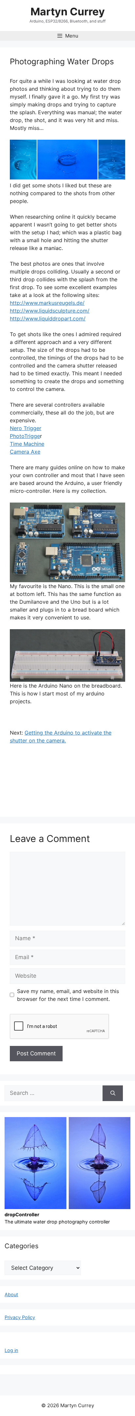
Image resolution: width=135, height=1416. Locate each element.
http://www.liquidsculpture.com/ (49, 310)
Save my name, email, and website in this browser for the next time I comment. (68, 995)
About (11, 1294)
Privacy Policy (20, 1317)
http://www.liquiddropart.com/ (48, 318)
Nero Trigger (25, 428)
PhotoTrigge (25, 436)
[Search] (113, 1093)
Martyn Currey (67, 11)
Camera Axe (25, 451)
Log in (11, 1350)
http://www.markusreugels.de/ (47, 303)
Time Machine (27, 444)
